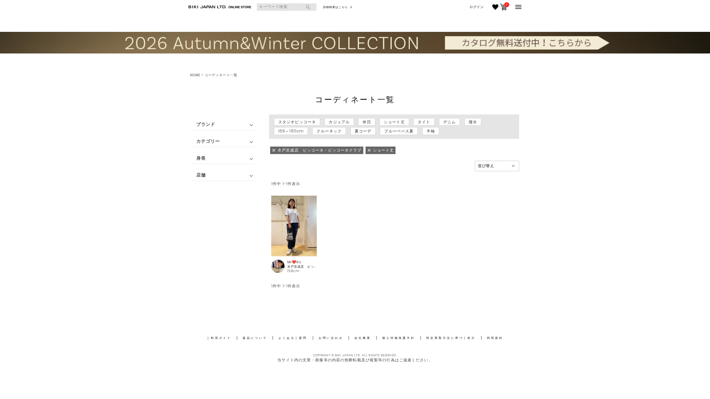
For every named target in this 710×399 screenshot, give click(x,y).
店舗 (201, 175)
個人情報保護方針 (398, 338)
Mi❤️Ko (294, 262)
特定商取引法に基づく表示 (450, 338)
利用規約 (495, 338)
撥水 (473, 122)
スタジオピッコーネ (297, 122)
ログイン (477, 7)
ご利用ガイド (219, 338)
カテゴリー (208, 141)
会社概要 (362, 338)
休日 (366, 122)
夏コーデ (363, 131)
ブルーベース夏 (399, 131)
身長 (201, 158)
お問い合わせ (331, 338)
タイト (424, 122)
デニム (449, 122)
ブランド (205, 124)
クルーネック (329, 131)
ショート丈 (394, 122)
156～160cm (291, 131)
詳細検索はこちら (335, 7)
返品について (255, 338)
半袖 (431, 131)
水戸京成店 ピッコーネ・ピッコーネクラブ (302, 267)
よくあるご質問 (292, 338)
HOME (195, 75)
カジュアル (339, 122)
